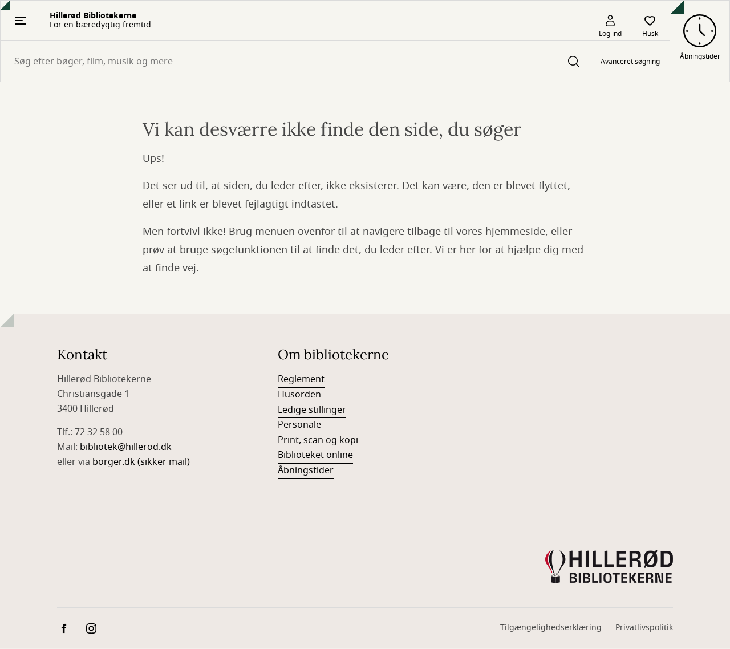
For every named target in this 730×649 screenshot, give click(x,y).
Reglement (301, 379)
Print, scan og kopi (318, 440)
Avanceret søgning (630, 61)
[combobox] (295, 61)
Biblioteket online (315, 455)
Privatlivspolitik (644, 628)
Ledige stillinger (312, 410)
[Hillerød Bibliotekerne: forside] (609, 567)
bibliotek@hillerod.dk (126, 447)
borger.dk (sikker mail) (141, 462)
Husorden (299, 394)
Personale (299, 425)
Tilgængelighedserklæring (551, 628)
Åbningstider (306, 470)
